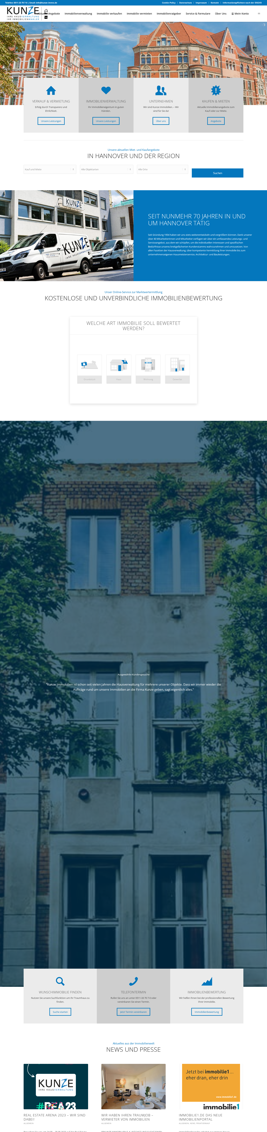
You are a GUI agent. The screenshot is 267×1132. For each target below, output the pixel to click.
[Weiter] (235, 687)
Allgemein (29, 1123)
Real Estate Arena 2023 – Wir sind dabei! (55, 1117)
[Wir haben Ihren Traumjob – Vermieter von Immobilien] (133, 1086)
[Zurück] (31, 687)
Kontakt (215, 2)
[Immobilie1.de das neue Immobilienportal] (211, 1086)
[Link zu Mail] (259, 13)
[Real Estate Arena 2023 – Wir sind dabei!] (56, 1086)
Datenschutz (185, 2)
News (192, 1123)
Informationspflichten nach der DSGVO (242, 2)
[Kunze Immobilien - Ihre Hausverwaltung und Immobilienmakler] (27, 13)
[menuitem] (168, 3)
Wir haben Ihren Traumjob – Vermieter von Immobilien (127, 1117)
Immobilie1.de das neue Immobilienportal (201, 1117)
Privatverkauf (203, 1123)
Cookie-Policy (168, 2)
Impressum (201, 2)
